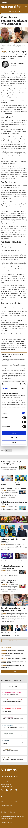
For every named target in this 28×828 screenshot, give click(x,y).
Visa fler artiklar (14, 641)
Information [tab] (14, 388)
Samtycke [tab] (5, 388)
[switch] (24, 417)
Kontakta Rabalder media (7, 805)
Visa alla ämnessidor (13, 11)
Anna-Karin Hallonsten (17, 63)
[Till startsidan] (4, 1)
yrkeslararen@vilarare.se (6, 786)
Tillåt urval (14, 437)
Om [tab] (23, 388)
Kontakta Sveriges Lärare (7, 822)
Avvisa (14, 442)
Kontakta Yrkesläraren (6, 784)
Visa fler (14, 671)
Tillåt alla (14, 433)
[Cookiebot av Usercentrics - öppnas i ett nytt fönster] (20, 384)
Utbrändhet (9, 450)
